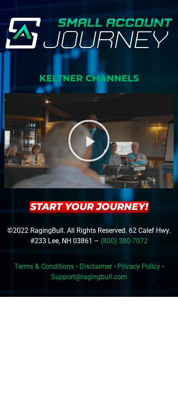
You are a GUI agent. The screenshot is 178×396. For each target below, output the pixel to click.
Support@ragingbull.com (89, 277)
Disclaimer (95, 266)
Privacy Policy (139, 266)
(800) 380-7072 (124, 241)
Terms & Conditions (44, 266)
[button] (89, 140)
